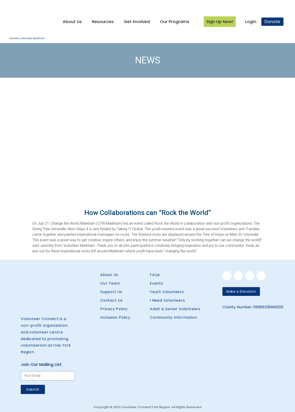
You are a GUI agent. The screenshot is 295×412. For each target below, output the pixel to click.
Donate (272, 21)
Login (251, 21)
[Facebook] (226, 275)
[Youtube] (261, 275)
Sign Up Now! (219, 21)
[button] (241, 291)
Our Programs (174, 21)
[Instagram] (249, 275)
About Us (72, 21)
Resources (103, 21)
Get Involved (137, 21)
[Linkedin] (238, 275)
